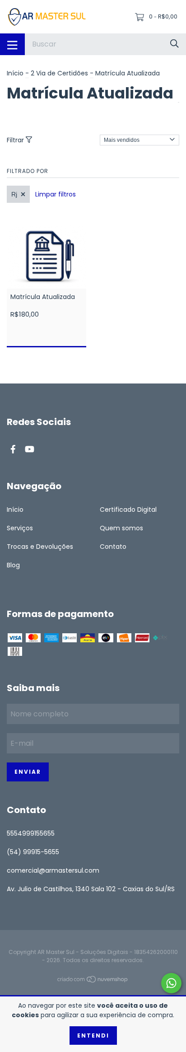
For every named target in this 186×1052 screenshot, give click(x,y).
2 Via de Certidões (59, 73)
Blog (13, 565)
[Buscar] (174, 44)
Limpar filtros (55, 194)
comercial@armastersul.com (53, 870)
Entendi (93, 1035)
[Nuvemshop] (93, 981)
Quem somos (121, 528)
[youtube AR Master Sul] (29, 449)
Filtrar (16, 140)
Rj (14, 194)
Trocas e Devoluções (40, 546)
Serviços (20, 528)
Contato (113, 546)
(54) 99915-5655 (33, 851)
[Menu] (12, 44)
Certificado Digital (128, 509)
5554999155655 (31, 833)
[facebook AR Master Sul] (13, 449)
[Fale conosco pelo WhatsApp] (171, 983)
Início (15, 73)
